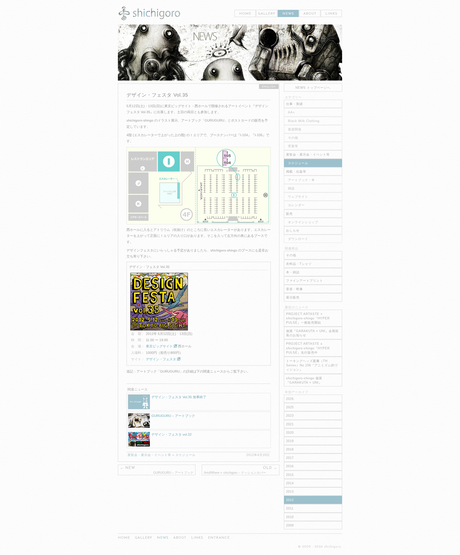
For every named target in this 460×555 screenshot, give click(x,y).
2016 (290, 466)
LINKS (331, 14)
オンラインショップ (303, 222)
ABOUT (309, 14)
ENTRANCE (219, 538)
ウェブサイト (298, 197)
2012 (290, 500)
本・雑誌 (292, 272)
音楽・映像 (294, 289)
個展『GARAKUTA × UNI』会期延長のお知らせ (312, 333)
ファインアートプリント (304, 280)
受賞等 (293, 146)
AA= (291, 112)
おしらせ (292, 230)
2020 (290, 432)
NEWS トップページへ (312, 87)
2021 (290, 424)
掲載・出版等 (296, 171)
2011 (289, 508)
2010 (290, 517)
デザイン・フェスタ (161, 359)
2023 (290, 415)
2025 (290, 407)
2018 (290, 449)
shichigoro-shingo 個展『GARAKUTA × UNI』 (304, 380)
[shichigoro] (149, 14)
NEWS (288, 14)
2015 (290, 475)
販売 (289, 214)
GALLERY (266, 14)
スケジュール (185, 455)
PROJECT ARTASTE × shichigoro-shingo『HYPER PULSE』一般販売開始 (308, 318)
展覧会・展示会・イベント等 (149, 455)
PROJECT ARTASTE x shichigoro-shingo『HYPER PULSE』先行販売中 (308, 348)
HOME (245, 14)
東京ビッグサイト (160, 346)
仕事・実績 (294, 104)
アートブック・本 (301, 180)
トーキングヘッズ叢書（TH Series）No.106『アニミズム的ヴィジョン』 (312, 365)
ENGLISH (269, 86)
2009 (290, 525)
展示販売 (292, 297)
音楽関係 (294, 129)
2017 (290, 458)
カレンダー (296, 205)
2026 (290, 399)
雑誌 (291, 188)
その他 (293, 138)
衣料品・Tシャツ (299, 264)
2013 (290, 491)
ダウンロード (298, 239)
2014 (290, 483)
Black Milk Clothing (303, 121)
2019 (290, 441)
